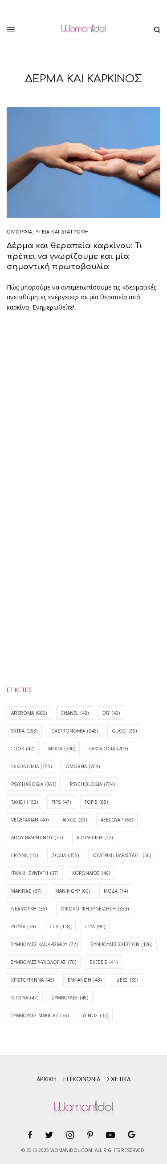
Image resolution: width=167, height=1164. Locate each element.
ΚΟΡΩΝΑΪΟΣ (91, 873)
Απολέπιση (95, 837)
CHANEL (75, 713)
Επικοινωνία (81, 1079)
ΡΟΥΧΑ (23, 926)
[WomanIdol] (83, 29)
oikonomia (31, 766)
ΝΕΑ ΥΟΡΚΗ (29, 909)
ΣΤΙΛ (60, 926)
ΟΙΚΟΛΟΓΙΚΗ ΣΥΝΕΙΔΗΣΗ (95, 909)
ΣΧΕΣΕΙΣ (104, 962)
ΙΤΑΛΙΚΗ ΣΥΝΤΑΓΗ (34, 873)
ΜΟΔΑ (116, 891)
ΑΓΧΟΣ (74, 820)
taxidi (24, 802)
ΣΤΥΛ (95, 926)
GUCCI (124, 731)
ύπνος (95, 1015)
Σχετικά (118, 1079)
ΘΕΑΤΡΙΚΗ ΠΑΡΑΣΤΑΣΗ (122, 855)
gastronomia (74, 731)
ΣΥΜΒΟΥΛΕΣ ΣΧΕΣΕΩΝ (121, 944)
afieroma (29, 713)
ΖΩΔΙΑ (65, 855)
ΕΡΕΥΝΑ (24, 855)
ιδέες (126, 980)
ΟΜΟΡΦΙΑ (20, 231)
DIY (111, 713)
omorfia (82, 766)
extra (24, 731)
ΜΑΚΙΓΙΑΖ (26, 891)
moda (61, 748)
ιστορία (24, 998)
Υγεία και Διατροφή (62, 231)
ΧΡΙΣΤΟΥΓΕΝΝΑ (32, 980)
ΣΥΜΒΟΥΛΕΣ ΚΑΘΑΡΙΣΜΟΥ (44, 944)
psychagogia (33, 784)
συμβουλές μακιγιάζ (40, 1015)
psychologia (92, 784)
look (22, 748)
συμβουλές (70, 998)
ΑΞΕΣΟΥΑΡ (117, 820)
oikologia (108, 748)
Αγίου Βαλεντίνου (37, 837)
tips (61, 802)
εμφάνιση (85, 980)
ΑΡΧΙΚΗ (47, 1079)
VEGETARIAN (30, 820)
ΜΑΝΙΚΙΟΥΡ (72, 891)
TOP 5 (96, 802)
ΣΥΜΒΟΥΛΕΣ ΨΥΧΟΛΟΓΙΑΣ (43, 962)
